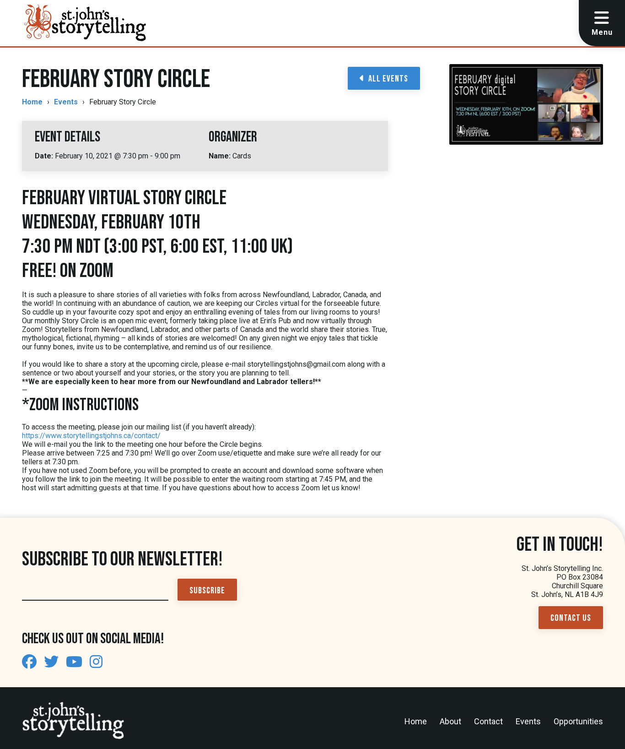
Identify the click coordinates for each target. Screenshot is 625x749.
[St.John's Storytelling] (85, 23)
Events (66, 102)
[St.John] (29, 662)
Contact (488, 721)
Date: (45, 156)
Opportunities (578, 721)
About (450, 721)
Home (32, 102)
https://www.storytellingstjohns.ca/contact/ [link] (91, 435)
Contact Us (570, 618)
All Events (388, 78)
